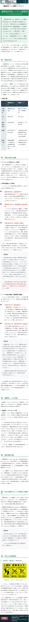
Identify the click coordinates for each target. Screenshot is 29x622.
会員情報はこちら (4, 618)
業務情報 (9, 4)
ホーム (2, 4)
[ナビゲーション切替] (25, 1)
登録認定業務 (16, 4)
